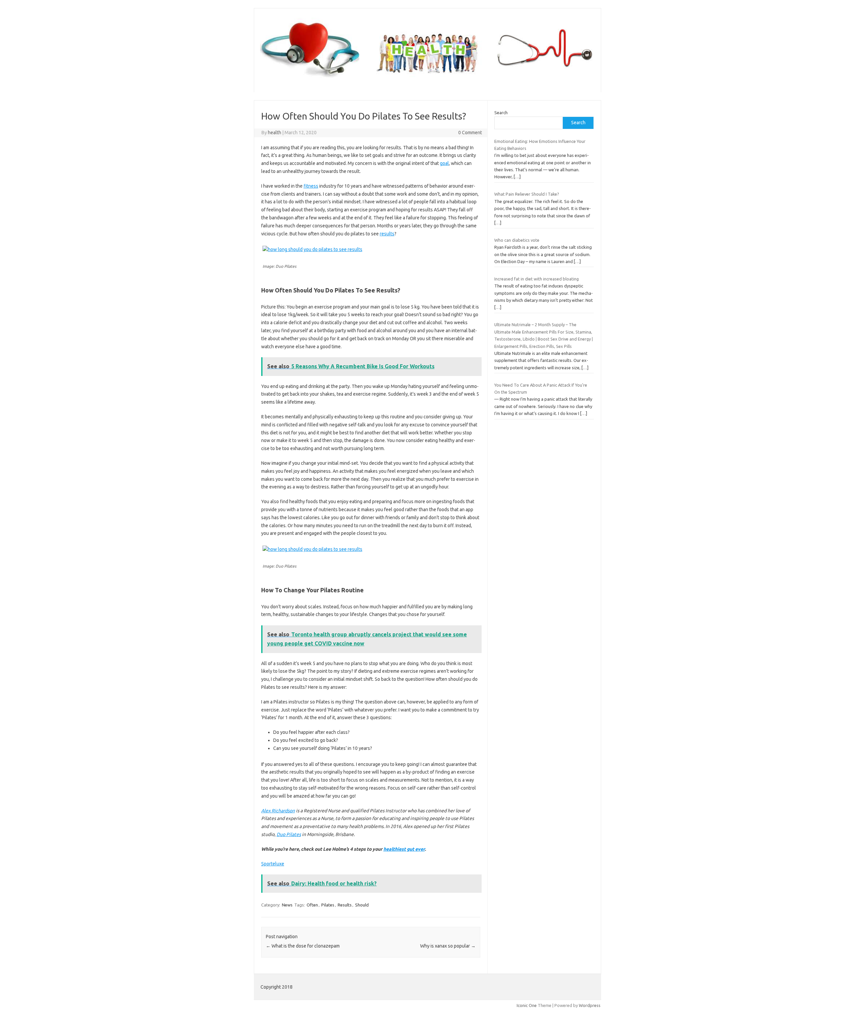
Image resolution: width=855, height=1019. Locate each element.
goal (444, 163)
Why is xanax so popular (448, 946)
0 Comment (470, 132)
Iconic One (527, 1005)
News (287, 904)
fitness (311, 186)
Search (501, 112)
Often (312, 904)
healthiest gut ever (404, 849)
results (387, 233)
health (274, 132)
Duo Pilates (289, 834)
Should (362, 904)
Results (345, 904)
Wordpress (590, 1005)
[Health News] (427, 80)
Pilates (327, 904)
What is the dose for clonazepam (303, 946)
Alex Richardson (278, 810)
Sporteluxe (272, 863)
